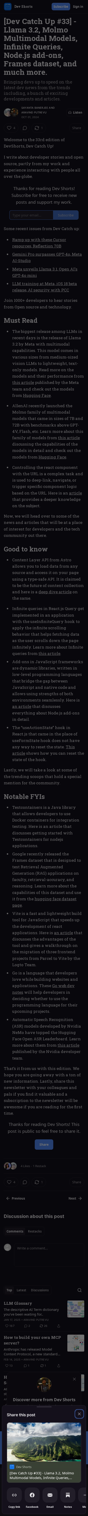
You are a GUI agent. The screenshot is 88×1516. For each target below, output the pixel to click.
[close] (79, 1414)
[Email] (49, 1495)
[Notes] (67, 1495)
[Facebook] (32, 1495)
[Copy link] (14, 1495)
